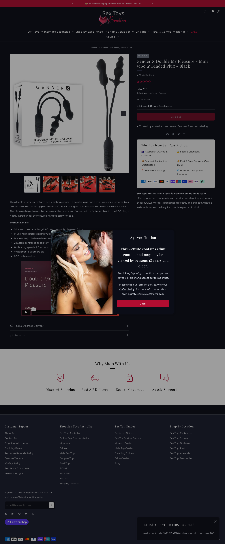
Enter (143, 303)
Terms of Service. (147, 284)
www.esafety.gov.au (153, 294)
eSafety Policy (126, 289)
